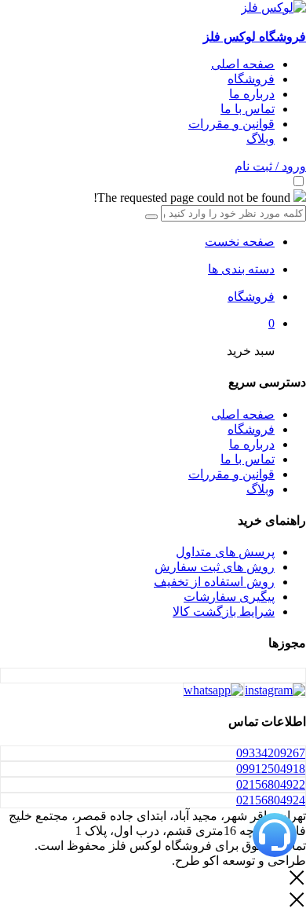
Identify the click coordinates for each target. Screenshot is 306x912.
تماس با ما (247, 108)
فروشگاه (251, 79)
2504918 (270, 768)
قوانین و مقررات (231, 123)
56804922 (270, 784)
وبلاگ (260, 138)
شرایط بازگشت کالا (224, 611)
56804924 (270, 800)
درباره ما (252, 94)
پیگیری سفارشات (229, 596)
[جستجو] (151, 216)
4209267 (270, 753)
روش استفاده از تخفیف (214, 581)
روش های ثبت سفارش (215, 566)
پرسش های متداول (225, 552)
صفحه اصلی (243, 64)
